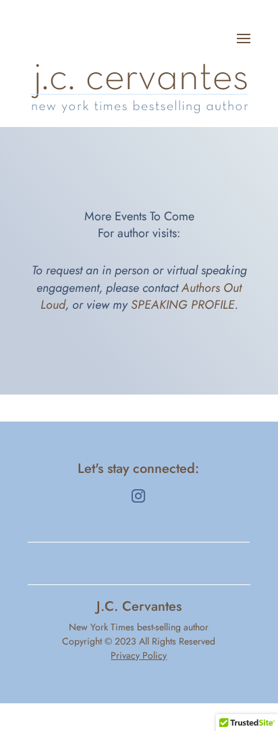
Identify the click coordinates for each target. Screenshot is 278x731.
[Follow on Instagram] (138, 495)
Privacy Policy (139, 655)
